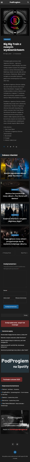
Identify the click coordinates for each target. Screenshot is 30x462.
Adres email (7, 298)
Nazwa (6, 290)
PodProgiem (15, 2)
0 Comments (17, 53)
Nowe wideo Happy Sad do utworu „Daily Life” (14, 334)
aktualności (7, 39)
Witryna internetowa (21, 298)
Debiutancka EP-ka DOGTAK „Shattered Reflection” (12, 346)
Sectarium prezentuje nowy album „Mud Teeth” (14, 350)
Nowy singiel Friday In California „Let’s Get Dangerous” (13, 341)
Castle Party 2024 (13, 397)
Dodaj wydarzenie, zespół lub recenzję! (15, 324)
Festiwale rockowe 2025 (11, 379)
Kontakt (15, 458)
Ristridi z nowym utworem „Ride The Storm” (13, 337)
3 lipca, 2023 (8, 53)
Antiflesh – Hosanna (13, 389)
